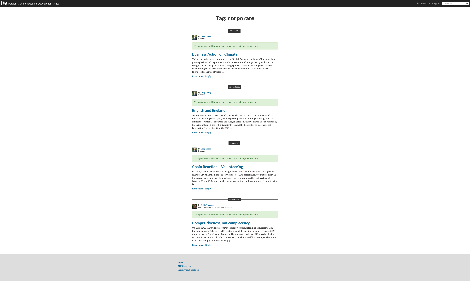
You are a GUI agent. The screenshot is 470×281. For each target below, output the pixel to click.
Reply (208, 76)
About (424, 3)
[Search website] (467, 3)
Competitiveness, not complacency (221, 223)
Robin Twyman (207, 205)
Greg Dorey (206, 36)
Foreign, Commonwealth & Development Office (33, 3)
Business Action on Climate (214, 54)
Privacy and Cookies (188, 270)
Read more (197, 76)
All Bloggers (434, 3)
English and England (208, 110)
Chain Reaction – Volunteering (217, 166)
